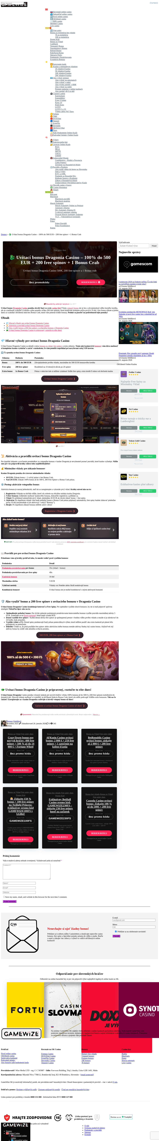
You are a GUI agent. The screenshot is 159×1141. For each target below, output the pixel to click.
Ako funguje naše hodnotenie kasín (15, 1062)
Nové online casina (8, 1054)
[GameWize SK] (15, 1127)
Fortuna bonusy (87, 1058)
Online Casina (14, 1133)
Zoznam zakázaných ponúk (49, 1090)
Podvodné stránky (8, 1060)
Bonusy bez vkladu (89, 1054)
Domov (4, 234)
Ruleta (124, 1054)
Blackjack (126, 1056)
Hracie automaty (128, 1060)
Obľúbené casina (7, 1056)
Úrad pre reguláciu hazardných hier (75, 1090)
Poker (124, 1058)
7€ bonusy (85, 1063)
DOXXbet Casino (48, 1056)
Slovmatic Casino (48, 1060)
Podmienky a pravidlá (93, 1130)
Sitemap (87, 1132)
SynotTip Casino (47, 1058)
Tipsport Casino (47, 1063)
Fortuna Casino (47, 1054)
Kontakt (87, 1135)
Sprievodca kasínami (9, 1058)
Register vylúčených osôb (26, 1090)
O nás (115, 1082)
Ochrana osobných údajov (94, 1128)
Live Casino (126, 1063)
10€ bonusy (86, 1060)
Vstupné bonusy (87, 1056)
